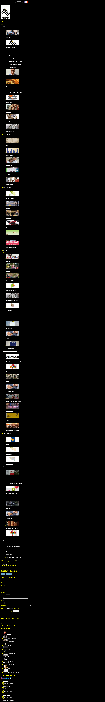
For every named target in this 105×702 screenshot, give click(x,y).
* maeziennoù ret (4, 620)
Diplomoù (8, 227)
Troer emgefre (9, 518)
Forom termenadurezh (11, 493)
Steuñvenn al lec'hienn (8, 683)
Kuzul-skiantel (9, 86)
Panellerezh (9, 328)
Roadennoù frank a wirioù (12, 538)
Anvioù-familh (9, 184)
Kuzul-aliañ (9, 102)
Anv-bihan (3, 585)
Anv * (2, 582)
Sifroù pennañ (9, 155)
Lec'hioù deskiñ (10, 198)
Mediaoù (8, 371)
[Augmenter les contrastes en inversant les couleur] (5, 574)
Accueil (5, 564)
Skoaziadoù (9, 310)
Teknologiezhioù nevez (11, 391)
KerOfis (8, 508)
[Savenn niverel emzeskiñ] (12, 205)
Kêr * (2, 597)
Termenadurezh (10, 348)
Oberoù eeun (9, 411)
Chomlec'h (3, 592)
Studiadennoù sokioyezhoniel (13, 546)
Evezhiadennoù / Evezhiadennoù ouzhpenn (10, 618)
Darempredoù (32, 3)
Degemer (5, 681)
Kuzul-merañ (9, 77)
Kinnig (8, 444)
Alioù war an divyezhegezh (12, 420)
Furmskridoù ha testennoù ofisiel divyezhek (16, 361)
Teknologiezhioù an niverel (15, 61)
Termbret (11, 55)
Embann (8, 381)
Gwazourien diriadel (11, 247)
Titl (1, 580)
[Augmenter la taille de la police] (3, 574)
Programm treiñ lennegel (12, 300)
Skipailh (8, 37)
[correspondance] (18, 3)
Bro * (2, 600)
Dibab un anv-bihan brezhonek (14, 401)
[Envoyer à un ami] (10, 574)
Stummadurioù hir (10, 237)
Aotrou (16, 580)
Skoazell (11, 318)
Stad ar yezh (9, 165)
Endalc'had (6, 3)
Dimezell (10, 580)
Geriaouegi (9, 554)
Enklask (12, 3)
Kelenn (8, 271)
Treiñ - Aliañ (12, 53)
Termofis (8, 477)
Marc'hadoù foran (10, 131)
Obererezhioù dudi (10, 280)
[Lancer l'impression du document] (8, 574)
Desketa (8, 208)
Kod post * (3, 595)
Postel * (2, 603)
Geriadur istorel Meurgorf (12, 528)
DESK (10, 316)
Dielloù (11, 498)
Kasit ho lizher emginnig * (6, 611)
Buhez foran (9, 551)
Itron (5, 580)
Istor (7, 145)
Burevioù (8, 112)
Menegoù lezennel (7, 691)
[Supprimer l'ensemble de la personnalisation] (6, 574)
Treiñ (7, 338)
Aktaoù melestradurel (11, 121)
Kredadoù (5, 688)
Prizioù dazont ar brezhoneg (13, 430)
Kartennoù (9, 454)
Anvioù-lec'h (9, 174)
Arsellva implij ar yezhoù (15, 64)
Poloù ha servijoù (10, 47)
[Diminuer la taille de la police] (1, 574)
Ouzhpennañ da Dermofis (15, 483)
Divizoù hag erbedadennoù (15, 92)
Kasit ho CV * (4, 608)
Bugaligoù (8, 261)
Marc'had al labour (11, 290)
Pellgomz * (3, 605)
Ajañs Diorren (12, 67)
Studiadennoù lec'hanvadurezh (13, 557)
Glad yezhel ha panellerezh (15, 58)
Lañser (2, 3)
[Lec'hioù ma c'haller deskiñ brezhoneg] (12, 195)
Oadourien (9, 218)
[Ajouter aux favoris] (11, 574)
